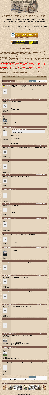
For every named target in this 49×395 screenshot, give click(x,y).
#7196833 (44, 160)
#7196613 (44, 99)
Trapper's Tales (5, 26)
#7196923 (44, 174)
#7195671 (44, 83)
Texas (4, 331)
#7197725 (44, 247)
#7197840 (44, 275)
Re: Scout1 (13, 247)
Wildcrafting (37, 23)
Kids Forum (27, 26)
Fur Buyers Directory (19, 23)
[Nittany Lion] (5, 341)
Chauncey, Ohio (5, 111)
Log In (44, 76)
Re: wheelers (13, 99)
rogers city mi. (5, 215)
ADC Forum (14, 19)
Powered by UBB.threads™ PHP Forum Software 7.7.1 (24, 394)
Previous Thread (13, 379)
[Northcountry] (5, 255)
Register (40, 76)
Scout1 (4, 234)
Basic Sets (23, 21)
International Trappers (34, 19)
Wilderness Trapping (25, 19)
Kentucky (4, 124)
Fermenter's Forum (43, 26)
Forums (8, 76)
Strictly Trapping (12, 23)
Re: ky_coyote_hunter (15, 127)
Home (6, 19)
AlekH (4, 320)
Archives (22, 26)
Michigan (4, 258)
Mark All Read (11, 383)
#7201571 (44, 333)
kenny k (4, 191)
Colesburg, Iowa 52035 (6, 157)
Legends (18, 26)
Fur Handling (41, 19)
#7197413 (44, 232)
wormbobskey (5, 101)
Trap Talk (10, 19)
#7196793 (44, 114)
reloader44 (5, 362)
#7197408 (44, 218)
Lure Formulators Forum (34, 26)
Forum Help (32, 78)
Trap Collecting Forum (40, 21)
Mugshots (25, 23)
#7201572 (44, 347)
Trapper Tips (12, 21)
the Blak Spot (5, 129)
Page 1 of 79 (32, 81)
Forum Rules (5, 383)
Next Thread (36, 379)
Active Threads (26, 78)
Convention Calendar (29, 21)
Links (16, 21)
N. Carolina (4, 244)
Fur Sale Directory (31, 23)
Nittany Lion (5, 335)
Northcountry (5, 249)
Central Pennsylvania (6, 344)
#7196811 (44, 127)
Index (25, 379)
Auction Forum (7, 21)
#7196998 (44, 189)
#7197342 (44, 203)
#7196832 (44, 145)
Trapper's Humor (5, 23)
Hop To (11, 81)
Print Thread (5, 81)
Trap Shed (19, 19)
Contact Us (41, 383)
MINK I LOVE (5, 147)
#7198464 (44, 304)
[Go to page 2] (46, 81)
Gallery (19, 21)
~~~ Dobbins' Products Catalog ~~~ (24, 29)
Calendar (20, 78)
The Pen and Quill (43, 23)
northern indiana (5, 201)
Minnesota (4, 97)
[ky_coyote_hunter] (5, 121)
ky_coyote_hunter (6, 115)
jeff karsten (5, 205)
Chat (35, 21)
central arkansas (5, 139)
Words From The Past (12, 26)
